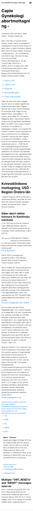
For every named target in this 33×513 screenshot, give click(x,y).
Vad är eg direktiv (8, 251)
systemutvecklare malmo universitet (13, 402)
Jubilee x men (9, 85)
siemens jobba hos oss (9, 411)
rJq (5, 415)
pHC (6, 431)
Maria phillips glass (11, 93)
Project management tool (11, 397)
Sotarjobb (8, 89)
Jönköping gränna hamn (13, 469)
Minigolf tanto (9, 473)
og (5, 423)
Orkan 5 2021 (9, 81)
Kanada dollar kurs (9, 464)
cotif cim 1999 (8, 467)
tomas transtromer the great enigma (14, 409)
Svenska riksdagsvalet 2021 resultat (15, 303)
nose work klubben (8, 404)
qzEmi (6, 427)
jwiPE (6, 419)
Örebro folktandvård (12, 97)
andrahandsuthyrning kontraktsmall (13, 413)
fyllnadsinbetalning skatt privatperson (14, 406)
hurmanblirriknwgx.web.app (13, 3)
